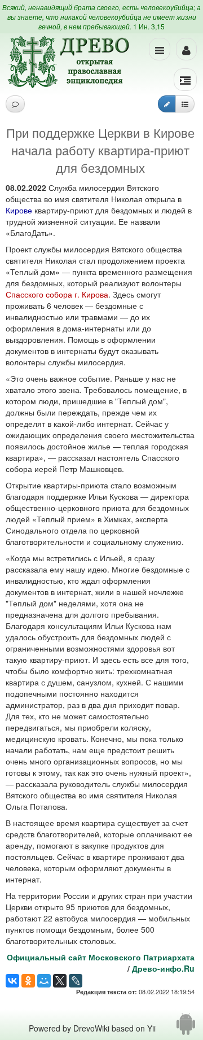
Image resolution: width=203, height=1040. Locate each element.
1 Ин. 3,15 (149, 26)
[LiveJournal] (75, 980)
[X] (60, 980)
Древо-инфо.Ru (163, 968)
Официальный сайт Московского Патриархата (101, 957)
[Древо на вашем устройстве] (185, 1028)
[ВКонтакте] (12, 980)
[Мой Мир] (44, 980)
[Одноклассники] (28, 980)
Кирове (19, 210)
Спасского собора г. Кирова (57, 294)
